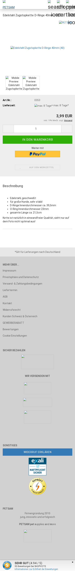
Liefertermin (10, 290)
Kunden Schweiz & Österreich (20, 316)
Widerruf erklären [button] (38, 452)
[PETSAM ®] (7, 4)
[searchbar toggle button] (52, 4)
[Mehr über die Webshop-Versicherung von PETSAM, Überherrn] (37, 466)
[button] (8, 129)
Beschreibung (13, 186)
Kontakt (7, 303)
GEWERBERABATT (13, 322)
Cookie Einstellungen (15, 335)
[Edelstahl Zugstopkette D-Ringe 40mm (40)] (37, 47)
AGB (5, 296)
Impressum (9, 270)
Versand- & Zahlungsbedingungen (22, 283)
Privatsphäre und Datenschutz (21, 277)
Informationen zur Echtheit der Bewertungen (36, 569)
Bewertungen (11, 329)
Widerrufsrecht (12, 309)
